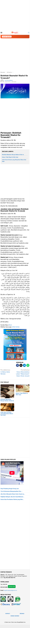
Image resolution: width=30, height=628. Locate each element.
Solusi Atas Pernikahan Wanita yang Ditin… (12, 499)
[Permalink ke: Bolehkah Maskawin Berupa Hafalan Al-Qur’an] (7, 391)
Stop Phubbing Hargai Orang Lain (10, 488)
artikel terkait (15, 327)
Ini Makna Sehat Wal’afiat (5, 372)
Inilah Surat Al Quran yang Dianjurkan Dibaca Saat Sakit (7, 413)
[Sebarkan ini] (17, 365)
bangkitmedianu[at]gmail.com (10, 590)
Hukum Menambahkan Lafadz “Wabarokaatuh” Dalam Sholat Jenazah (22, 373)
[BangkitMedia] (15, 32)
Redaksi (22, 613)
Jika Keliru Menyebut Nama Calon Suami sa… (13, 494)
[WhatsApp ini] (27, 365)
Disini (10, 325)
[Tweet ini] (20, 365)
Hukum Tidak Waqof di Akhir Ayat (10, 157)
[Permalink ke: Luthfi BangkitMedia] (2, 81)
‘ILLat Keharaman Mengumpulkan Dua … (11, 491)
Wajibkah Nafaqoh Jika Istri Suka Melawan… (12, 496)
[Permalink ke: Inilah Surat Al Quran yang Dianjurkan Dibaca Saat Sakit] (7, 407)
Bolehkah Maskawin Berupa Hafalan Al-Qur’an (13, 154)
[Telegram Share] (24, 365)
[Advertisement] (15, 15)
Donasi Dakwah (15, 616)
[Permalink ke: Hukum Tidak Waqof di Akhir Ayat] (22, 388)
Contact (7, 613)
